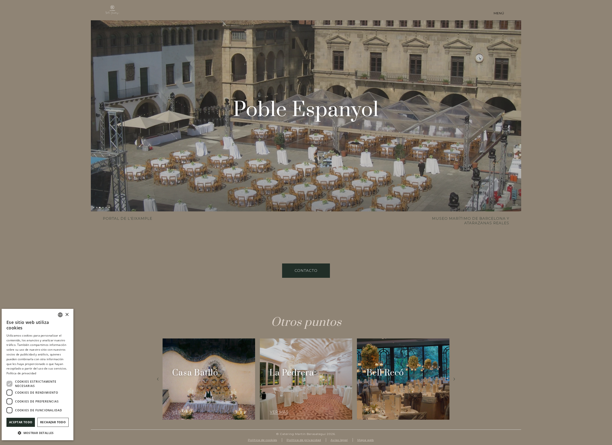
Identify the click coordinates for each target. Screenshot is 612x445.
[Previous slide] (503, 205)
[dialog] (37, 374)
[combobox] (60, 314)
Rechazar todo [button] (53, 422)
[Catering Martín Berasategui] (112, 10)
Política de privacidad (304, 440)
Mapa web (365, 440)
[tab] (93, 207)
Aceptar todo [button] (21, 422)
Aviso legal (339, 440)
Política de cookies (262, 440)
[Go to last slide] (158, 379)
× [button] (67, 314)
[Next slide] (515, 205)
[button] (37, 432)
